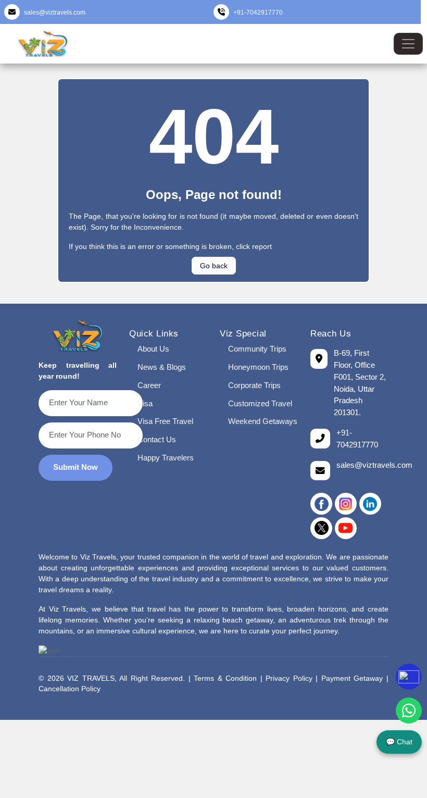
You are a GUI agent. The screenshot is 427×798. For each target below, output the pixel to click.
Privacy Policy (289, 678)
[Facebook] (321, 504)
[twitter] (321, 528)
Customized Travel (260, 403)
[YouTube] (346, 528)
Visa (145, 403)
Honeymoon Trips (258, 367)
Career (149, 385)
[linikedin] (370, 504)
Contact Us (156, 439)
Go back (214, 265)
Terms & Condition (225, 678)
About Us (153, 348)
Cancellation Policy (70, 689)
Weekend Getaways (262, 421)
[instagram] (346, 504)
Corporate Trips (254, 385)
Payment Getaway (352, 678)
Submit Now (75, 467)
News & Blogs (161, 367)
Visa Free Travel (165, 421)
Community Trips (257, 348)
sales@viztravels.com (54, 12)
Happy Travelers (165, 457)
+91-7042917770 (258, 12)
